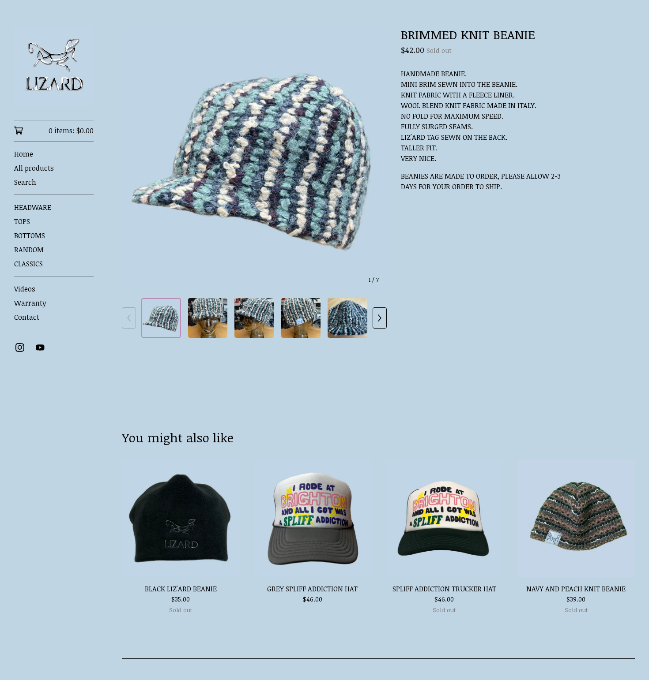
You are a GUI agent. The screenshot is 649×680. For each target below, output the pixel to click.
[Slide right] (380, 318)
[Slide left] (129, 318)
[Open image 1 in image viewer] (254, 158)
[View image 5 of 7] (347, 318)
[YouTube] (40, 347)
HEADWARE (32, 207)
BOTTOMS (29, 235)
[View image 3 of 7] (254, 318)
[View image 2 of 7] (208, 318)
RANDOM (29, 249)
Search (25, 182)
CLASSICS (28, 264)
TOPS (22, 221)
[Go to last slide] (134, 158)
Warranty (30, 303)
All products (34, 168)
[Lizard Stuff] (54, 66)
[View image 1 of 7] (161, 318)
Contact (26, 317)
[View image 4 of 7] (301, 318)
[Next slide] (374, 158)
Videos (24, 289)
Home (23, 154)
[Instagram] (20, 347)
